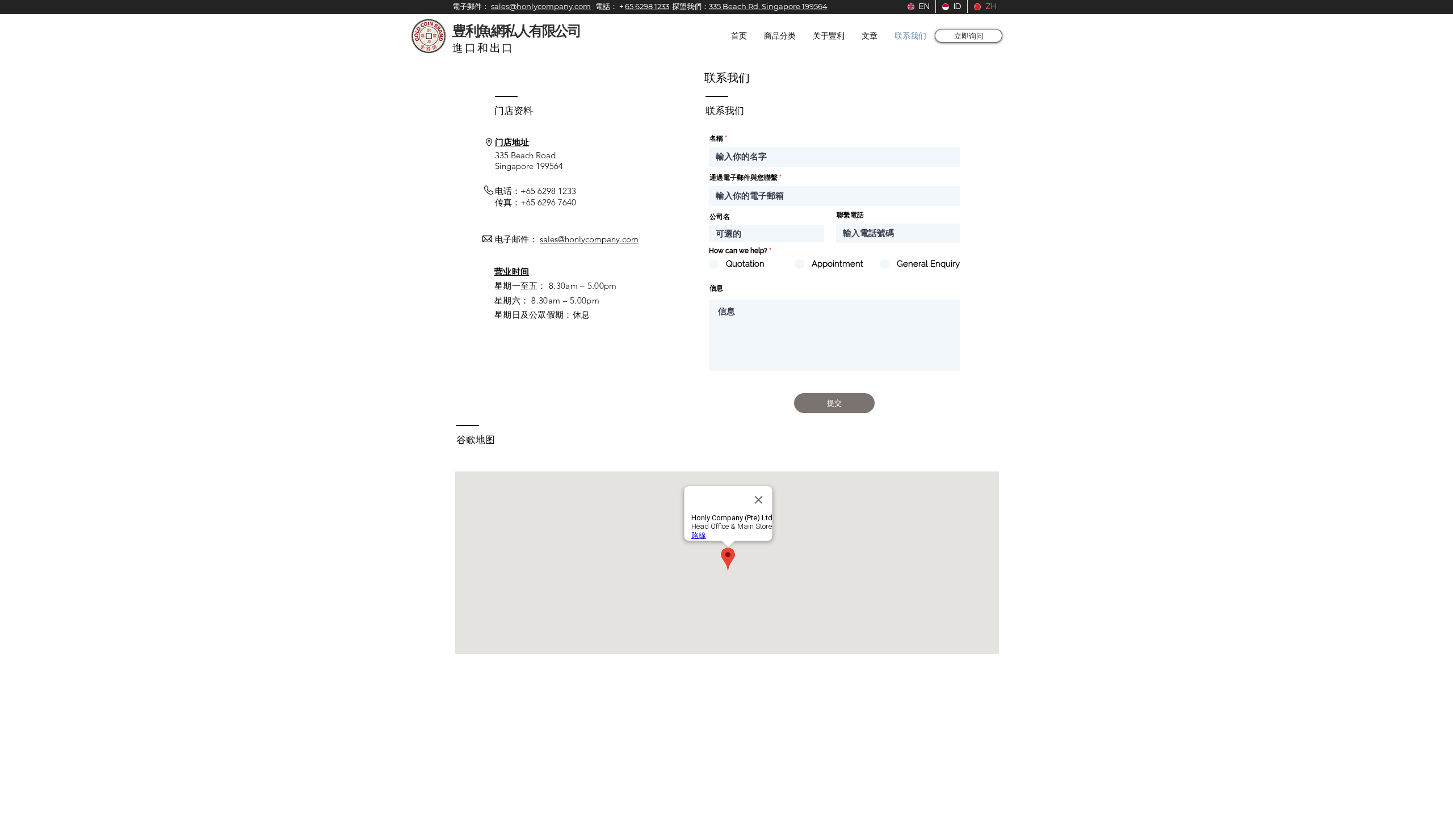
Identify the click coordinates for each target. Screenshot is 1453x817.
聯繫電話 (850, 215)
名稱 (716, 138)
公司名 (719, 216)
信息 (716, 288)
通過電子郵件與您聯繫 (743, 177)
